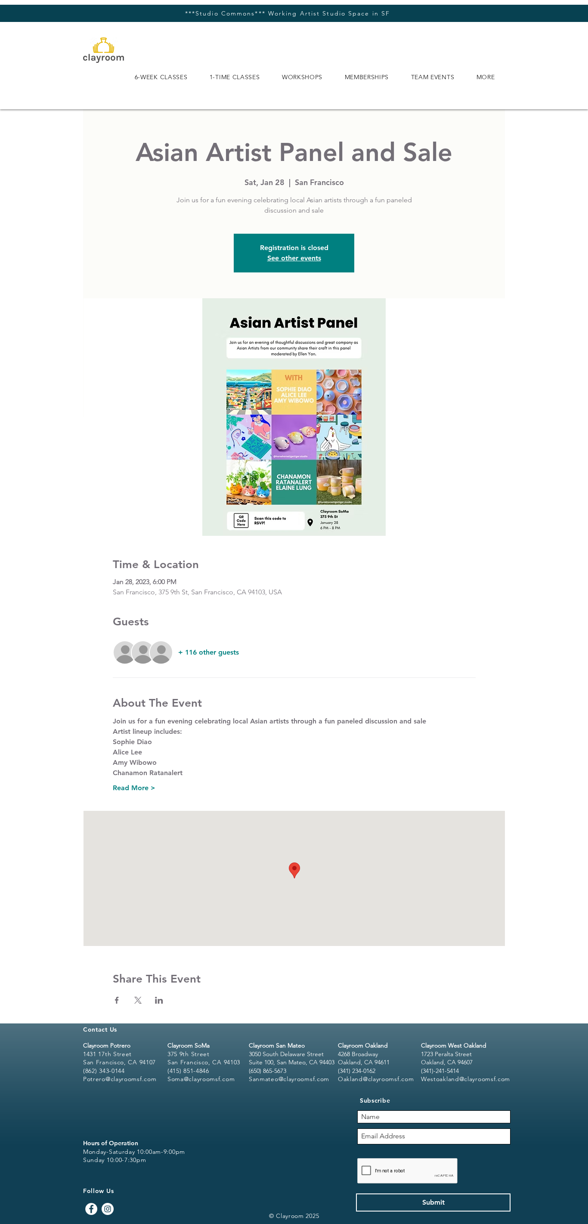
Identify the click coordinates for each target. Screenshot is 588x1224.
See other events (294, 258)
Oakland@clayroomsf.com (376, 1079)
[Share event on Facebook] (117, 1000)
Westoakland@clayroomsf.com (465, 1079)
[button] (161, 77)
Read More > (134, 788)
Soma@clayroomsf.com (201, 1079)
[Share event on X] (138, 1000)
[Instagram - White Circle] (108, 1209)
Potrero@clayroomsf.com (119, 1079)
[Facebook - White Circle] (91, 1209)
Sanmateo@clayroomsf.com (289, 1079)
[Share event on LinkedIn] (159, 1000)
